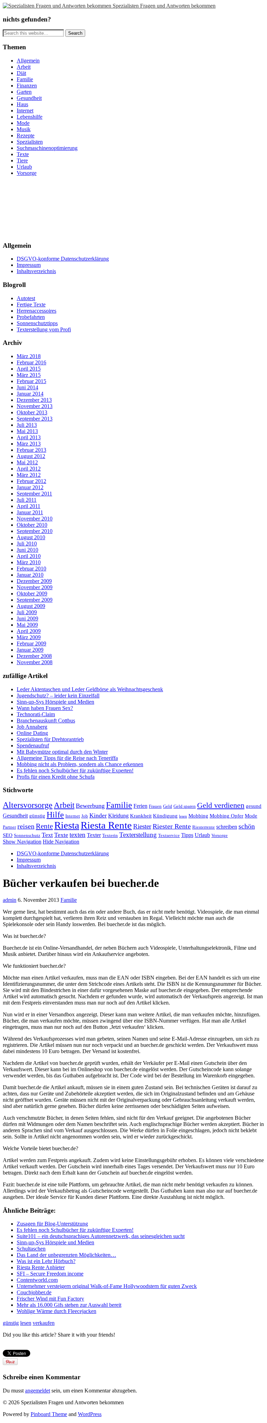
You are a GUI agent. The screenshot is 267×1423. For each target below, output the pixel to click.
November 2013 (34, 406)
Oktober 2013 (32, 412)
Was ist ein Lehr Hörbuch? (46, 1261)
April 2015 (29, 369)
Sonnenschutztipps (37, 323)
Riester (142, 826)
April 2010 (29, 556)
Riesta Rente (106, 825)
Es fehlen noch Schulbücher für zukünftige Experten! (75, 770)
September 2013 (34, 419)
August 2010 (31, 537)
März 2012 (29, 475)
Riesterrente (203, 827)
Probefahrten (31, 317)
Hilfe (55, 814)
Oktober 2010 (32, 525)
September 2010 (34, 531)
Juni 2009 (27, 618)
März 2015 (29, 375)
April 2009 (29, 631)
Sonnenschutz (27, 835)
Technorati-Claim (36, 714)
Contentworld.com (37, 1280)
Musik (24, 129)
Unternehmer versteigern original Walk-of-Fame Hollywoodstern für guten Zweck (107, 1286)
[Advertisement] (34, 208)
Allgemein (28, 60)
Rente (44, 826)
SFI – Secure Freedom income (50, 1274)
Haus (22, 104)
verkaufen (44, 1323)
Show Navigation (22, 842)
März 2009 (29, 637)
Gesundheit (29, 98)
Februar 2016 (31, 362)
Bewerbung (90, 805)
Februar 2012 (31, 481)
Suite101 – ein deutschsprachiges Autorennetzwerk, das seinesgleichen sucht (101, 1236)
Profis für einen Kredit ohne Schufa (56, 777)
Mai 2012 (27, 462)
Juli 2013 (27, 425)
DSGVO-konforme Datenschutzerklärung (63, 259)
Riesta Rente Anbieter (41, 1267)
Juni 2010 (27, 550)
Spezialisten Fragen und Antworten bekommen (164, 6)
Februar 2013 (31, 450)
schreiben (226, 826)
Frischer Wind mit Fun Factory (50, 1299)
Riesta (66, 825)
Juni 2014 (27, 387)
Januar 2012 (30, 487)
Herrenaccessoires (36, 311)
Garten (24, 92)
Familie (25, 79)
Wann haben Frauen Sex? (45, 708)
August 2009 (31, 606)
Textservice (169, 835)
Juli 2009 (27, 612)
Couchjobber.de (34, 1292)
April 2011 (28, 506)
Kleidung (118, 815)
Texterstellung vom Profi (44, 329)
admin (9, 900)
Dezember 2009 (34, 581)
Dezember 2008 (34, 656)
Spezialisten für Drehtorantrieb (50, 739)
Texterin (110, 835)
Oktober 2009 (32, 593)
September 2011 (34, 494)
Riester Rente (172, 826)
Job (84, 816)
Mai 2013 (27, 431)
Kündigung (165, 816)
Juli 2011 (27, 500)
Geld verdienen (220, 805)
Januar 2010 (30, 575)
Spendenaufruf (33, 745)
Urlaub (24, 167)
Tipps (187, 835)
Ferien (140, 806)
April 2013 (29, 437)
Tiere (22, 160)
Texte (23, 154)
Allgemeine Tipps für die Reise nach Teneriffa (67, 758)
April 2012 (29, 469)
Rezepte (25, 135)
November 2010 (34, 519)
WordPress (90, 1414)
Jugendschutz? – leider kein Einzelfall (58, 695)
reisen (25, 826)
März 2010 (29, 562)
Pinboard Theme (49, 1414)
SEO (8, 835)
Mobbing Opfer (226, 816)
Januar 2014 (30, 394)
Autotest (26, 298)
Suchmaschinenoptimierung (47, 148)
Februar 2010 (31, 568)
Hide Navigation (61, 842)
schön (246, 826)
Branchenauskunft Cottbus (46, 720)
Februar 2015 (31, 381)
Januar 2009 (30, 650)
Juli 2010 (27, 544)
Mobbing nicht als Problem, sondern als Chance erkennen (80, 764)
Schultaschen (31, 1249)
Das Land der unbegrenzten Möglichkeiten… (66, 1255)
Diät (21, 73)
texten (78, 834)
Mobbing (198, 816)
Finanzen (27, 85)
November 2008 (34, 662)
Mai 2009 (27, 625)
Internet (25, 110)
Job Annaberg (32, 727)
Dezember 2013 (34, 400)
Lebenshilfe (29, 117)
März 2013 (29, 444)
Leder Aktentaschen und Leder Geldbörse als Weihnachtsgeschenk (90, 689)
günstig (37, 816)
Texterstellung (138, 834)
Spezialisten (30, 142)
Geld (167, 806)
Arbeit (24, 67)
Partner (9, 827)
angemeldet (37, 1391)
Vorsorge (27, 173)
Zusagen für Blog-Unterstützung (52, 1224)
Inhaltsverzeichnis (36, 271)
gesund (253, 806)
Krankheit (141, 816)
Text (47, 834)
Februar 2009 (31, 643)
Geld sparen (184, 806)
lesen (183, 816)
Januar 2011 (30, 512)
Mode (23, 123)
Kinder (98, 815)
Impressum (29, 265)
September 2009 (34, 600)
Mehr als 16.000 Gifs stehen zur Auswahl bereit (69, 1305)
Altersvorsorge (27, 805)
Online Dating (32, 733)
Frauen (155, 806)
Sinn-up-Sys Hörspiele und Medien (55, 702)
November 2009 (34, 587)
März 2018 (29, 356)
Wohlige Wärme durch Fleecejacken (56, 1311)
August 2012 (31, 456)
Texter (94, 835)
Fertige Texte (31, 304)
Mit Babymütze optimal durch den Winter (62, 752)
